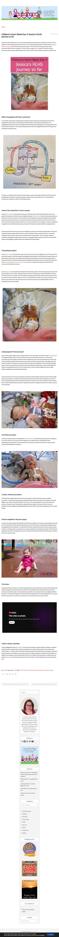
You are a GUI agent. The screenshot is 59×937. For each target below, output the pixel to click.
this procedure (36, 216)
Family (24, 827)
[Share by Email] (15, 674)
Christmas (24, 816)
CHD (14, 670)
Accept (50, 934)
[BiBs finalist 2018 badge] (29, 849)
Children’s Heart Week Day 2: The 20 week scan (16, 684)
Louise (5, 670)
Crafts (23, 822)
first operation (10, 214)
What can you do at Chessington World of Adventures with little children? (29, 774)
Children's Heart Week (28, 670)
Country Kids (25, 819)
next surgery (9, 254)
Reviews (24, 833)
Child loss (24, 814)
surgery (51, 670)
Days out (24, 825)
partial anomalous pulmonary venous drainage (16, 262)
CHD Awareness (26, 811)
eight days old (6, 271)
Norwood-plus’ (53, 355)
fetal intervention (39, 670)
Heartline (19, 647)
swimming (8, 657)
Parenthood (25, 830)
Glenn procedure (28, 438)
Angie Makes (34, 931)
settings (42, 935)
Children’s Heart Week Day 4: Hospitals (43, 684)
